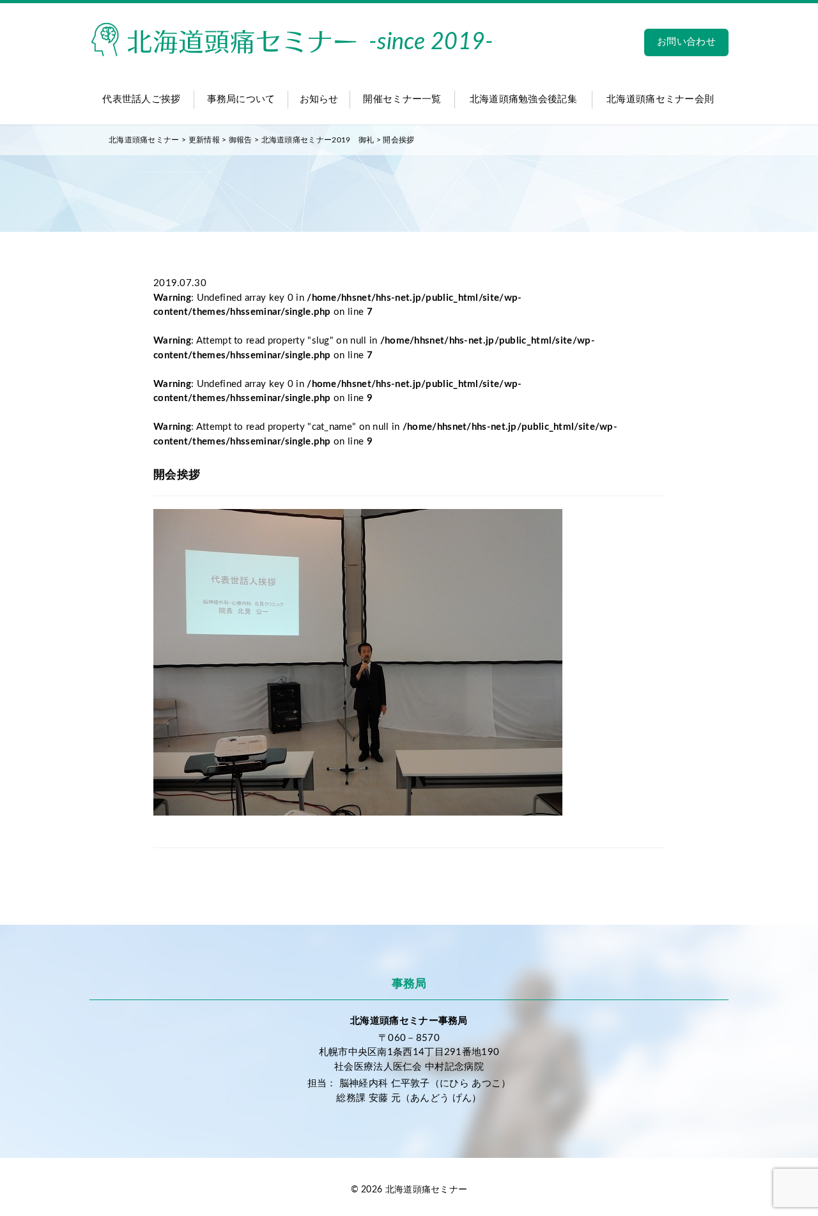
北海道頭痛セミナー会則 (660, 99)
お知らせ (319, 99)
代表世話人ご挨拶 (141, 99)
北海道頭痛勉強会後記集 (523, 99)
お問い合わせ (686, 42)
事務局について (241, 99)
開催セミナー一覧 (402, 99)
